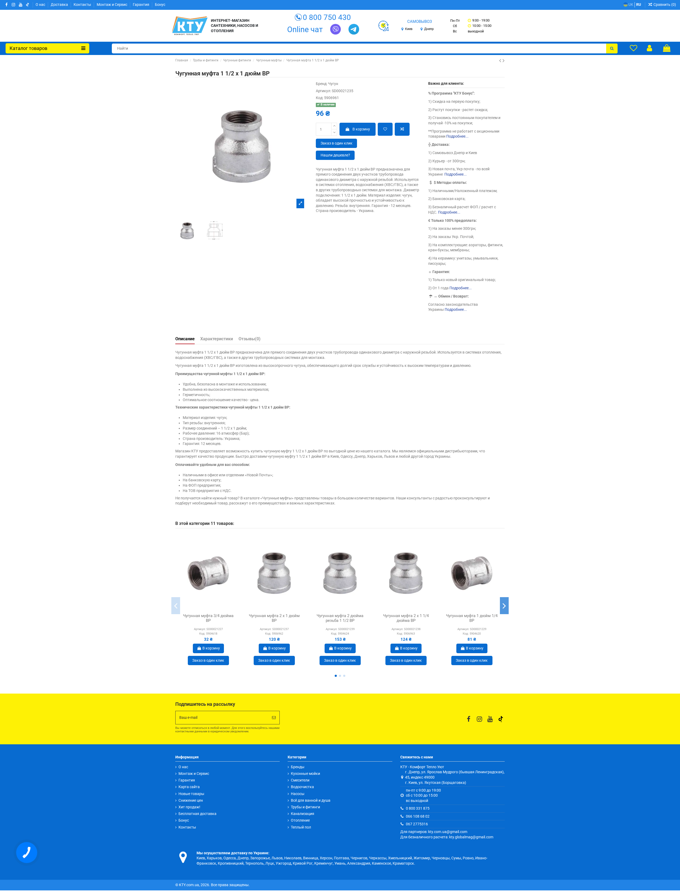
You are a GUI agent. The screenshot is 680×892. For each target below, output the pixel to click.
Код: (319, 98)
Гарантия (141, 4)
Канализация (302, 814)
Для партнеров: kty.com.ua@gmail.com (433, 832)
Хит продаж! (189, 807)
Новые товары (191, 794)
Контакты (83, 4)
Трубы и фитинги (305, 807)
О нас (41, 4)
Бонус (160, 4)
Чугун (333, 84)
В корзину (361, 129)
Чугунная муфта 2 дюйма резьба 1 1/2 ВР (340, 618)
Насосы (297, 794)
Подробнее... (457, 136)
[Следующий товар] (504, 60)
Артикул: (323, 91)
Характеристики (216, 338)
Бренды (297, 767)
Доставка (60, 4)
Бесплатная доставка (197, 814)
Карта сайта (189, 787)
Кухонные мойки (305, 773)
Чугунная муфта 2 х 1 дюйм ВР (274, 618)
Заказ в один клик (336, 143)
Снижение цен (190, 800)
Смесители (300, 780)
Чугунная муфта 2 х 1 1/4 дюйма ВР (406, 618)
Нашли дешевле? (335, 155)
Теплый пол (301, 827)
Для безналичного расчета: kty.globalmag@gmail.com (446, 837)
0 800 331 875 (418, 808)
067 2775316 (417, 824)
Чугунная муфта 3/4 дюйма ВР (208, 618)
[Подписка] (273, 717)
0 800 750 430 (327, 17)
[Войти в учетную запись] (649, 48)
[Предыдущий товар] (501, 60)
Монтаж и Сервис (112, 4)
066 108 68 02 (418, 816)
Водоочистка (302, 787)
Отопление (300, 820)
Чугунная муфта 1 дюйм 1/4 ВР (472, 618)
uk (630, 4)
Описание (185, 338)
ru (638, 4)
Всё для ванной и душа (310, 800)
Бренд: (321, 84)
